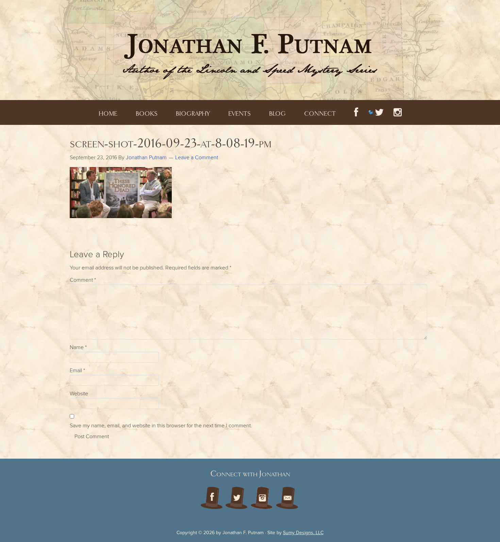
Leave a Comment (196, 157)
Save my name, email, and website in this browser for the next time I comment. (161, 425)
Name (78, 347)
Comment (83, 280)
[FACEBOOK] (356, 112)
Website (79, 393)
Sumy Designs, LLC (303, 533)
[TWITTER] (376, 112)
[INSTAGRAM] (397, 112)
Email (77, 370)
